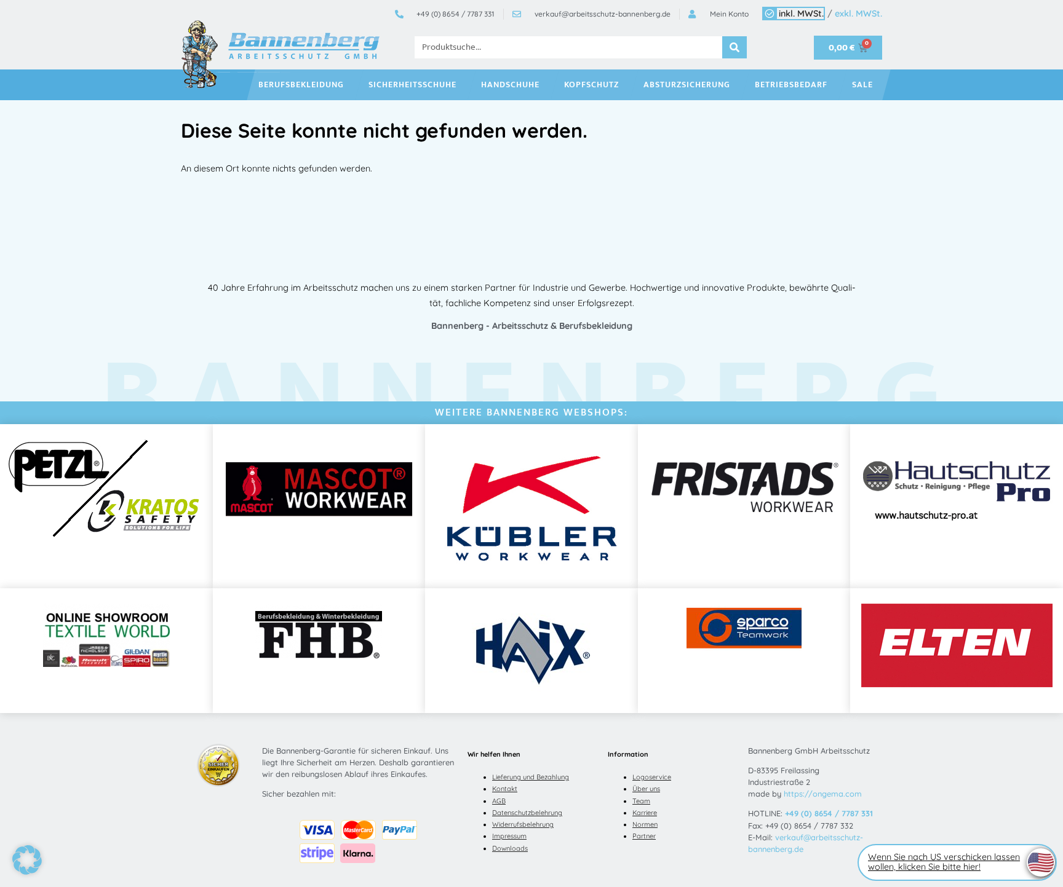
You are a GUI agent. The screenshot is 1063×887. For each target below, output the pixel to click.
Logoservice (651, 777)
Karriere (644, 812)
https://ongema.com (823, 793)
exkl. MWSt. (858, 13)
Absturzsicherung (686, 84)
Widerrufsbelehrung (523, 824)
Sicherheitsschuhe (412, 84)
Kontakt (504, 788)
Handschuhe (510, 84)
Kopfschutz (591, 84)
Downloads (510, 848)
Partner (644, 836)
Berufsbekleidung (301, 84)
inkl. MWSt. (801, 13)
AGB (499, 801)
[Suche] (734, 47)
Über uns (646, 788)
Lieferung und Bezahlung (530, 777)
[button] (27, 860)
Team (641, 801)
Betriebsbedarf (791, 84)
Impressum (509, 836)
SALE (862, 84)
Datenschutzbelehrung (527, 812)
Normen (645, 824)
